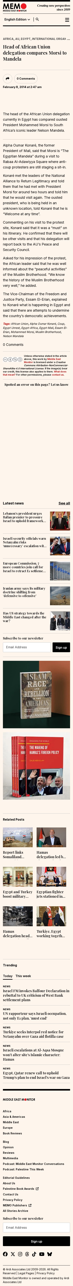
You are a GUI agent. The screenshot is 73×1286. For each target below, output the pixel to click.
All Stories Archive (15, 1210)
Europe (8, 1127)
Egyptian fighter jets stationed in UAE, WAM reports (50, 894)
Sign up (61, 647)
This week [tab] (23, 976)
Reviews (8, 1152)
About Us (9, 1183)
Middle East (11, 1122)
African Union (19, 323)
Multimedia (10, 1158)
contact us (58, 374)
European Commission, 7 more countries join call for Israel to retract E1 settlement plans (24, 567)
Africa (8, 38)
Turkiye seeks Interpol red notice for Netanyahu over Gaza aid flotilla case (33, 1034)
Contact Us (10, 1194)
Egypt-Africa (29, 327)
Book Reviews (12, 1133)
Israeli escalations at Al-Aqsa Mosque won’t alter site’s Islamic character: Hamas (33, 1055)
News (6, 986)
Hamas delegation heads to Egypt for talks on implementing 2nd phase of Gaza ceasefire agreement (18, 934)
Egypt (26, 38)
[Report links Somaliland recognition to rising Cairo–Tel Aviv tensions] (18, 837)
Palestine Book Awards (18, 1188)
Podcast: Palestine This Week (23, 1169)
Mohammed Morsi (22, 332)
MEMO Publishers (15, 1205)
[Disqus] (36, 441)
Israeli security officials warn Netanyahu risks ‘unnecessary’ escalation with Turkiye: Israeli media (24, 542)
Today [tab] (7, 976)
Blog (6, 1141)
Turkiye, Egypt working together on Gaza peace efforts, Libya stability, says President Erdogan (51, 934)
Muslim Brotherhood (48, 332)
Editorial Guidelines (16, 1177)
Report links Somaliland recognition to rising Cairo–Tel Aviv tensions (16, 855)
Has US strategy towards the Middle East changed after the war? (24, 617)
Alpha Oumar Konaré (43, 323)
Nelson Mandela (13, 336)
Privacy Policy (12, 1199)
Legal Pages (26, 1273)
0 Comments (26, 78)
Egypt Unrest (11, 327)
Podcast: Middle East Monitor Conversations (33, 1163)
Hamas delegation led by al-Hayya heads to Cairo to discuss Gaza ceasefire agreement (51, 855)
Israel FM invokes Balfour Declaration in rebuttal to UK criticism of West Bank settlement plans (36, 995)
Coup (60, 323)
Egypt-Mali (46, 327)
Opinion (8, 1147)
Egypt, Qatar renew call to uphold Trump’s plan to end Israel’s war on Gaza (36, 1075)
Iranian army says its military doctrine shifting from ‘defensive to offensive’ (24, 592)
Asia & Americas (14, 1116)
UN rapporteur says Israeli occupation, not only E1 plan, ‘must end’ (34, 1015)
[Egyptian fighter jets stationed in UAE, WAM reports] (51, 877)
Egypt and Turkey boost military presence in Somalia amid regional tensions (18, 894)
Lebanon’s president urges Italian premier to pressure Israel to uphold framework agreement (23, 517)
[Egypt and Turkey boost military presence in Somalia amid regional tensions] (18, 877)
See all (64, 503)
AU (17, 38)
